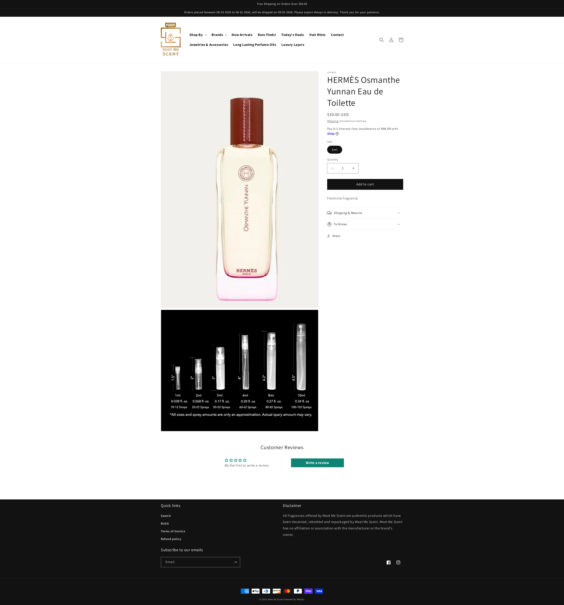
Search (166, 516)
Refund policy (171, 539)
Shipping (332, 121)
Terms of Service (173, 531)
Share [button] (336, 236)
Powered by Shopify (294, 599)
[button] (198, 35)
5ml (335, 150)
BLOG (165, 523)
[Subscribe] (235, 562)
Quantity (332, 159)
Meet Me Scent (275, 599)
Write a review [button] (317, 462)
